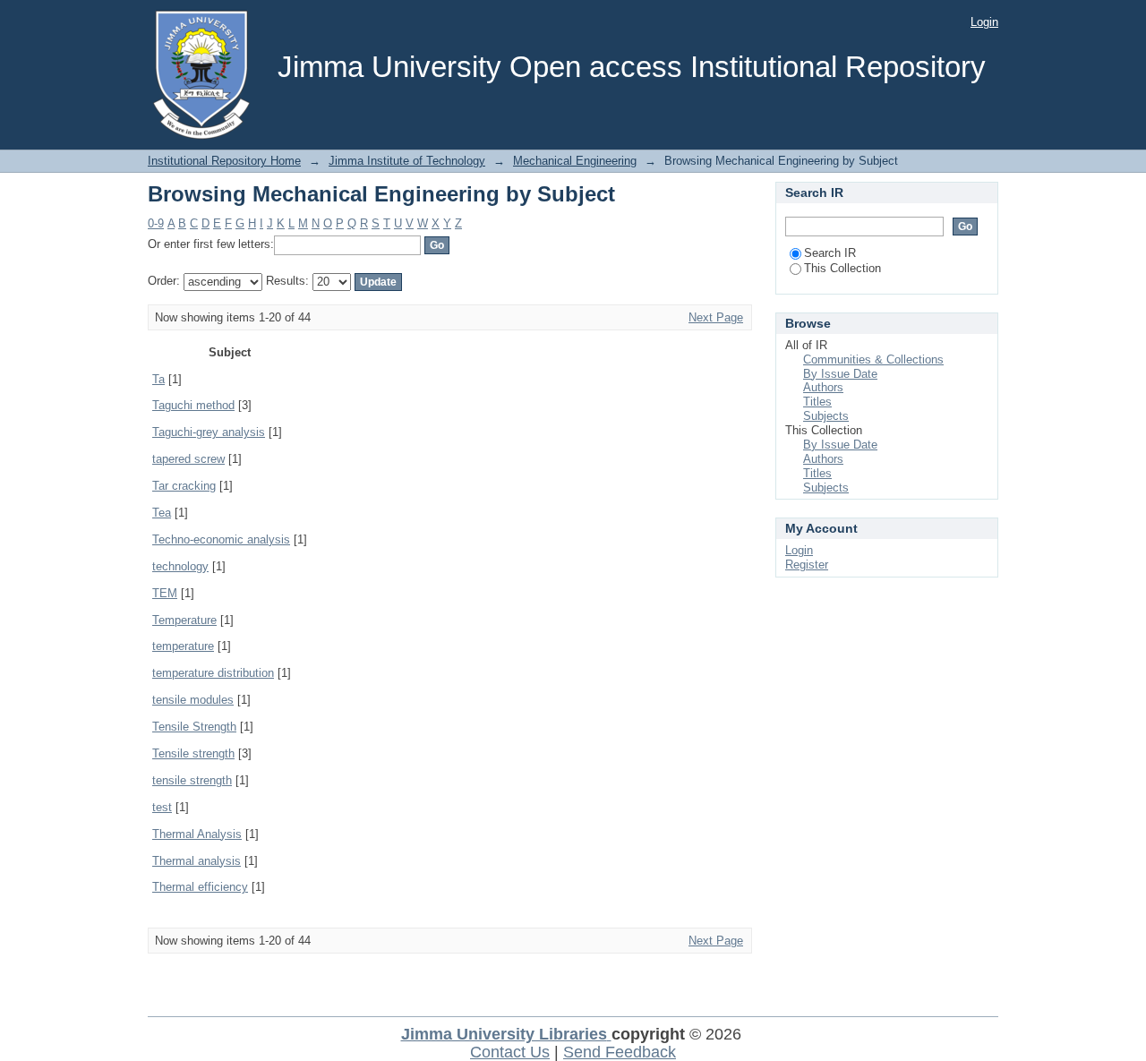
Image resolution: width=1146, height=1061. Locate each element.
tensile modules (193, 699)
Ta (158, 379)
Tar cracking (184, 485)
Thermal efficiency (200, 887)
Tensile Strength (194, 726)
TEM (164, 593)
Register (806, 564)
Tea (161, 512)
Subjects (826, 416)
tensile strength (192, 780)
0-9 (156, 223)
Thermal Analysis (197, 834)
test (162, 807)
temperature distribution (213, 673)
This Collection (842, 268)
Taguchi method (193, 405)
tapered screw (188, 459)
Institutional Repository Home (224, 160)
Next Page (715, 317)
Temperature (184, 620)
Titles (817, 401)
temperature (183, 646)
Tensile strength (193, 753)
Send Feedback (619, 1052)
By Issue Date (840, 374)
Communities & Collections (873, 359)
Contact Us (510, 1052)
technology (180, 566)
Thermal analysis (196, 861)
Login (984, 22)
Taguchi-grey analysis (208, 432)
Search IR (830, 253)
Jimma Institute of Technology (407, 160)
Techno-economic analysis (221, 539)
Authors (823, 387)
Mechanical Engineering (575, 160)
